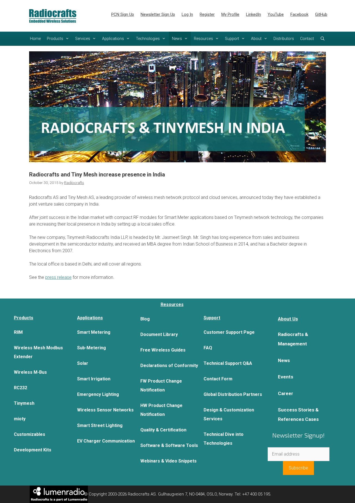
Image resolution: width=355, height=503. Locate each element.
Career (285, 393)
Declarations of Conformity (169, 365)
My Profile (230, 14)
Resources (203, 38)
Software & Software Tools (169, 445)
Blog (145, 319)
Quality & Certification (163, 430)
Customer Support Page (229, 332)
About (256, 38)
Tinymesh (24, 403)
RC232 (20, 387)
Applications (113, 38)
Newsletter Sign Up (158, 14)
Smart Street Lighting (100, 425)
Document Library (159, 334)
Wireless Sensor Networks (105, 410)
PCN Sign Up (122, 14)
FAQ (208, 347)
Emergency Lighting (98, 394)
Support (232, 38)
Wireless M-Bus (30, 372)
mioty (20, 418)
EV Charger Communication (106, 441)
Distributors (283, 38)
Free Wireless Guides (163, 350)
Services (82, 38)
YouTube (276, 14)
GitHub (321, 14)
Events (285, 377)
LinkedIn (253, 14)
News (177, 38)
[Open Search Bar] (322, 39)
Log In (187, 14)
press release (58, 277)
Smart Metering (93, 332)
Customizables (29, 434)
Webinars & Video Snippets (168, 461)
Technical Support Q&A (228, 363)
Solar (82, 363)
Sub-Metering (91, 347)
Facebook (299, 14)
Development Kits (32, 450)
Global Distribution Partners (233, 394)
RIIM (18, 332)
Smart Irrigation (93, 378)
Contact (307, 38)
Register (207, 14)
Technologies (148, 38)
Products (55, 38)
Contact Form (218, 378)
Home (35, 38)
